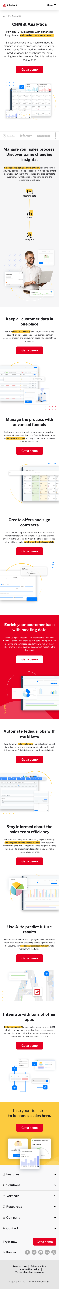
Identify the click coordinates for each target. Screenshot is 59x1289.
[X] (53, 1252)
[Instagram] (34, 1252)
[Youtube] (40, 1252)
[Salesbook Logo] (10, 5)
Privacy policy (38, 1266)
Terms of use (19, 1266)
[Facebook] (27, 1252)
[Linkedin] (47, 1252)
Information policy (29, 1269)
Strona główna (4, 16)
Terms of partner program (29, 1272)
